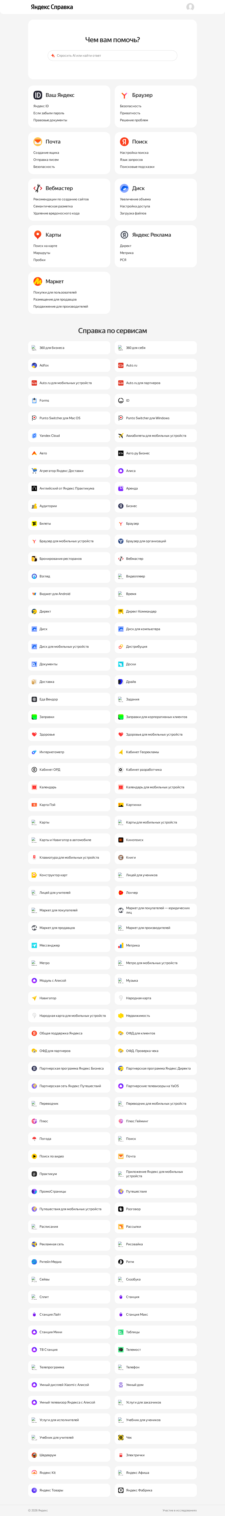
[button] (190, 7)
